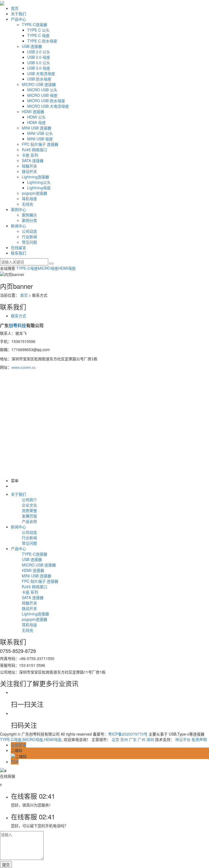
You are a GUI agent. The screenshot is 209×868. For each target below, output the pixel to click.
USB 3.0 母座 (38, 68)
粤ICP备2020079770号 (127, 734)
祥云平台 (182, 739)
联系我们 (18, 253)
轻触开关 (29, 166)
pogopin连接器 (34, 193)
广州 (141, 739)
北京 (115, 739)
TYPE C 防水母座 (42, 41)
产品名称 (29, 521)
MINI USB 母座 (40, 138)
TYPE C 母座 (38, 35)
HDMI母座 (67, 268)
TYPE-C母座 (27, 268)
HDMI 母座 (36, 122)
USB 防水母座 (39, 79)
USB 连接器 (32, 46)
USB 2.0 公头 (38, 51)
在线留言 (18, 247)
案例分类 (29, 220)
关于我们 (18, 13)
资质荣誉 (29, 510)
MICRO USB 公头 (42, 89)
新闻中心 (18, 225)
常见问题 (29, 242)
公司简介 (29, 499)
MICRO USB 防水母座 (46, 100)
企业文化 (29, 505)
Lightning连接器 (35, 176)
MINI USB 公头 (40, 133)
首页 (15, 8)
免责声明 (199, 739)
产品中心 (18, 19)
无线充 (27, 204)
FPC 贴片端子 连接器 (40, 144)
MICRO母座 (48, 268)
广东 (133, 739)
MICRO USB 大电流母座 (48, 106)
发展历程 (29, 516)
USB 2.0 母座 (38, 57)
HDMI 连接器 (33, 111)
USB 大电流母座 (41, 73)
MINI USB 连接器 (36, 128)
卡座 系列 (30, 155)
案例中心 (18, 209)
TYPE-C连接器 (34, 24)
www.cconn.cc (23, 367)
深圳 (150, 739)
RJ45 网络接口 (34, 149)
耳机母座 (29, 198)
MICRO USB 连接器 (39, 84)
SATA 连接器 (33, 160)
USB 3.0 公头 (38, 62)
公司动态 (29, 231)
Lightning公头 (39, 182)
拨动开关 (29, 171)
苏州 (124, 739)
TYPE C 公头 (38, 30)
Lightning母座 (39, 187)
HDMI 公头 (36, 117)
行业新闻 (29, 236)
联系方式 (18, 315)
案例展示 (29, 215)
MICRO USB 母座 (42, 95)
